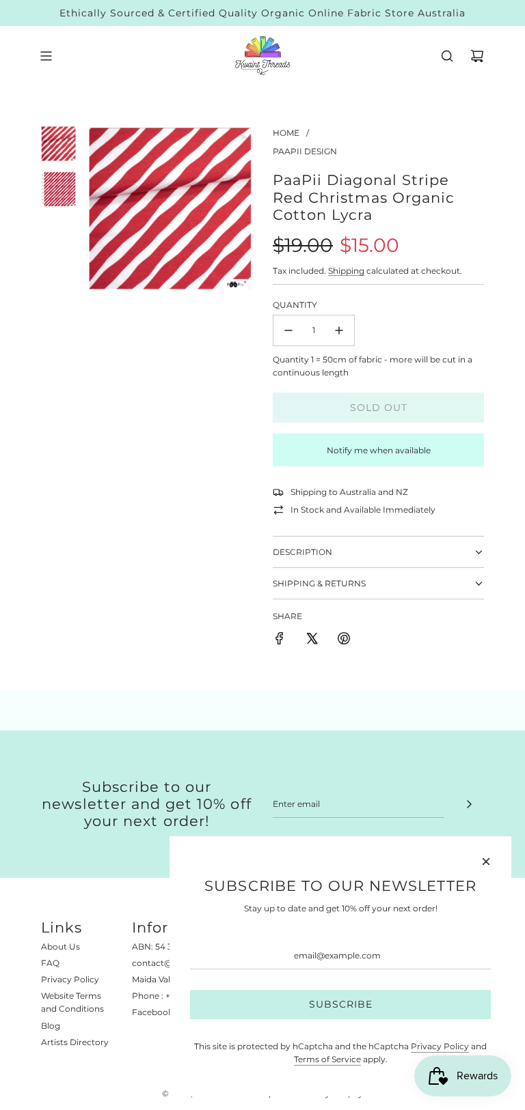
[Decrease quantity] (288, 330)
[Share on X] (312, 640)
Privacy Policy (440, 1046)
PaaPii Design (305, 151)
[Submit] (469, 804)
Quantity (295, 305)
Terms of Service (327, 1059)
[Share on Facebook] (280, 640)
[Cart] (477, 56)
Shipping (346, 271)
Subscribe (341, 1004)
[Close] (486, 861)
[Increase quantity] (339, 330)
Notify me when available (379, 450)
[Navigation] (46, 56)
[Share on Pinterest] (344, 640)
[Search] (447, 56)
